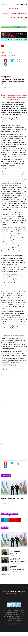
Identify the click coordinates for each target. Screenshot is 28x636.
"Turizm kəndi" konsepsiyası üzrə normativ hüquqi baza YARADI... (18, 551)
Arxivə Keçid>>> (5, 574)
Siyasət (2, 76)
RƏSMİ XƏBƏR (8, 76)
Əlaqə (25, 4)
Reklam (21, 4)
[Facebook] (9, 624)
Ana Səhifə (3, 52)
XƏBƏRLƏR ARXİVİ (6, 4)
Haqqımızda (15, 4)
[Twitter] (12, 624)
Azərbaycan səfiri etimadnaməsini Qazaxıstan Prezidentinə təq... (18, 560)
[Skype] (15, 624)
